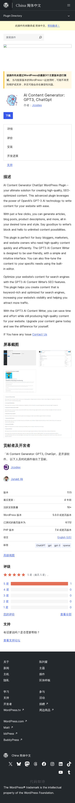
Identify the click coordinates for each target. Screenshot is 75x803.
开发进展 (12, 156)
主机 (6, 674)
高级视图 (9, 555)
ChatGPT (40, 545)
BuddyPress (12, 740)
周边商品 (46, 710)
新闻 (6, 668)
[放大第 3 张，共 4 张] (31, 374)
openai (66, 545)
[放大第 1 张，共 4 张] (31, 355)
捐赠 (43, 704)
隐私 (6, 680)
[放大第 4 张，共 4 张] (67, 400)
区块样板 (44, 680)
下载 (8, 115)
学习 (6, 691)
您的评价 (9, 614)
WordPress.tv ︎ (13, 710)
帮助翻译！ (54, 25)
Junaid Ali (17, 479)
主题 (42, 668)
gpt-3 (57, 545)
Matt (8, 727)
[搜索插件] (40, 37)
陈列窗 (43, 661)
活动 (42, 697)
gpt (49, 545)
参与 (42, 691)
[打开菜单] (69, 5)
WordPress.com (15, 721)
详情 (10, 128)
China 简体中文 (21, 755)
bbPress (10, 733)
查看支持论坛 (11, 640)
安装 (10, 147)
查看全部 (66, 614)
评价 (10, 138)
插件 (42, 674)
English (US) (65, 537)
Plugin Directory (12, 15)
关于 (6, 661)
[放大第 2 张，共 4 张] (67, 355)
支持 (10, 165)
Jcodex (37, 105)
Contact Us (39, 334)
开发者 (7, 704)
